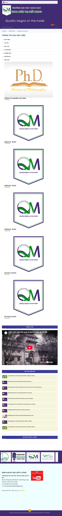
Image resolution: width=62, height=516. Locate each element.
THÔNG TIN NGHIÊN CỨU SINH (15, 98)
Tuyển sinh (7, 49)
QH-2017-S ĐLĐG (10, 273)
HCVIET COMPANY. (45, 512)
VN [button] (54, 24)
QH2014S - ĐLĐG (10, 142)
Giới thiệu (7, 39)
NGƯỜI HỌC (12, 31)
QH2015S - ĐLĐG (10, 185)
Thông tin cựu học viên (22, 31)
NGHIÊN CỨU (7, 53)
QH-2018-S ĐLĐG (10, 316)
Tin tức (6, 43)
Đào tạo (6, 46)
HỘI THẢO (7, 60)
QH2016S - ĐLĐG (10, 229)
